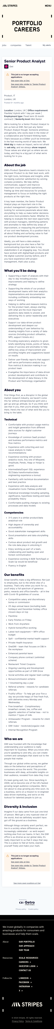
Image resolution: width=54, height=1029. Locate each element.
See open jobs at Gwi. (20, 80)
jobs (4, 45)
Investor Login (27, 966)
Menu (48, 5)
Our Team (24, 950)
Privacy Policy (18, 1021)
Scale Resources (28, 958)
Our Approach (26, 946)
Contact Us (25, 970)
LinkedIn (24, 978)
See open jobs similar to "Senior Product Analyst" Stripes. (28, 85)
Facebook (24, 982)
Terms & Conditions (33, 1021)
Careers (24, 962)
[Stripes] (10, 5)
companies (15, 45)
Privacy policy (21, 909)
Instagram (25, 986)
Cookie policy (33, 909)
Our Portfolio (27, 941)
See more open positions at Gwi (27, 883)
